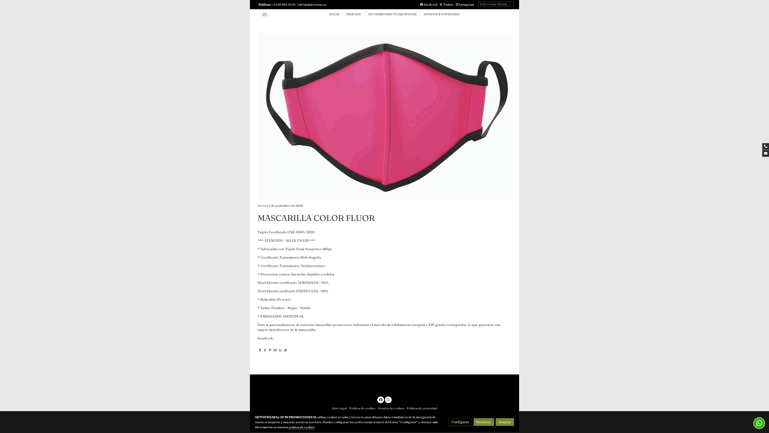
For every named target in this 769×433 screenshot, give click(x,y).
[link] (265, 14)
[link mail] (765, 153)
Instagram (466, 4)
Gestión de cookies (391, 408)
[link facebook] (380, 399)
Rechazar (483, 422)
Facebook (430, 4)
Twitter (448, 4)
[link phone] (765, 146)
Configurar (460, 422)
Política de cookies (362, 408)
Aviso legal (339, 408)
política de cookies (302, 427)
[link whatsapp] (388, 399)
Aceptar (504, 422)
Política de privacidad (422, 408)
